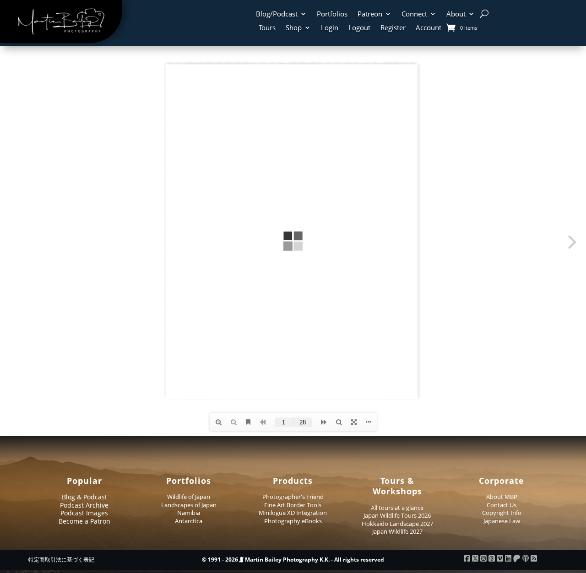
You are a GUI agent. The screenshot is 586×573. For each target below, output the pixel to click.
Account (428, 28)
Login (329, 28)
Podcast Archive (84, 505)
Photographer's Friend (293, 497)
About (456, 14)
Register (393, 28)
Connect (414, 14)
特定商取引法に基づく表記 (61, 559)
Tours (267, 28)
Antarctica (188, 521)
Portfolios (332, 14)
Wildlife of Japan (188, 497)
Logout (359, 28)
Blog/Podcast (277, 14)
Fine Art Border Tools (292, 505)
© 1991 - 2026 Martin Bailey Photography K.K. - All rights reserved (293, 559)
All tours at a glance (397, 507)
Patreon (370, 14)
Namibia (188, 513)
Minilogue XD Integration (293, 513)
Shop (294, 28)
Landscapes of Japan (189, 505)
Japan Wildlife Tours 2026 (397, 515)
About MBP (501, 497)
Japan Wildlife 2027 (397, 531)
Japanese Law (501, 521)
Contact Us (501, 505)
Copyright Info (501, 513)
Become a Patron (84, 521)
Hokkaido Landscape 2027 (397, 523)
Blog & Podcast (84, 497)
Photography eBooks (293, 521)
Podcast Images (84, 513)
